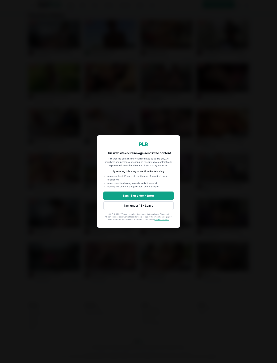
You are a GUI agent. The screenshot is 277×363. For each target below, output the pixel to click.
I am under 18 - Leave (138, 205)
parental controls (161, 219)
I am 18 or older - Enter (138, 195)
